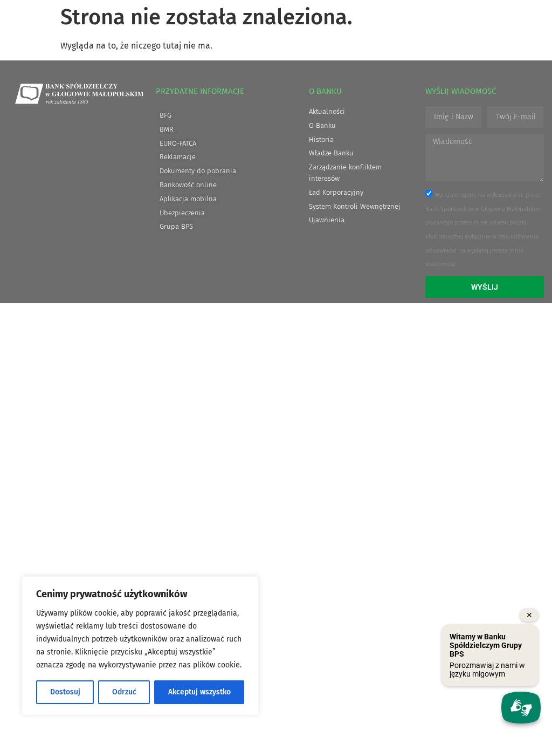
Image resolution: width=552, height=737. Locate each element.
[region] (140, 645)
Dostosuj (65, 692)
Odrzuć (124, 692)
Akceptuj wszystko (199, 692)
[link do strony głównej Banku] (79, 93)
